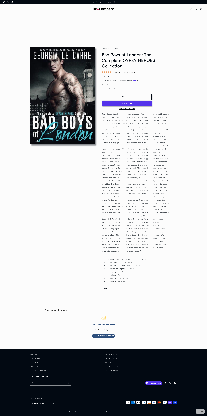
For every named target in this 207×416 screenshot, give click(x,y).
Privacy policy (70, 411)
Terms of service (85, 411)
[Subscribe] (68, 383)
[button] (4, 9)
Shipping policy (101, 411)
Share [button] (106, 288)
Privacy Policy (111, 366)
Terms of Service (112, 370)
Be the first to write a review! (103, 336)
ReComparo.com (42, 411)
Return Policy (111, 354)
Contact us (34, 366)
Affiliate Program (38, 370)
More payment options (127, 108)
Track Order (35, 358)
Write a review (129, 72)
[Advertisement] (103, 29)
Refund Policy (111, 358)
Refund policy (56, 411)
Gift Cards (34, 362)
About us (33, 354)
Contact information (118, 411)
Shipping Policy (112, 362)
